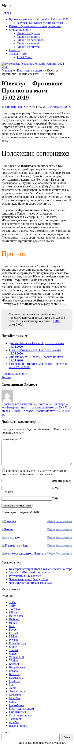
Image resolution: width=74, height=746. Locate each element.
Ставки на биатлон (29, 46)
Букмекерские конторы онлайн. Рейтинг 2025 (38, 19)
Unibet (13, 653)
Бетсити (14, 674)
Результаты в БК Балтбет (25, 575)
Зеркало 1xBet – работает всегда (29, 572)
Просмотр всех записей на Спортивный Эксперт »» (35, 404)
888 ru (13, 612)
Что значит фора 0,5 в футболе (28, 579)
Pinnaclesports (17, 643)
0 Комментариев (60, 106)
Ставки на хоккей (28, 43)
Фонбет (14, 722)
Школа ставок (18, 725)
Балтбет (14, 664)
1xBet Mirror (24, 57)
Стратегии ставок (20, 715)
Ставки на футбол (28, 33)
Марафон (15, 694)
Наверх (6, 12)
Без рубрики (17, 667)
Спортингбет (17, 712)
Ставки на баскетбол (30, 40)
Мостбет (14, 698)
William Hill (16, 657)
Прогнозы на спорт (29, 70)
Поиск (6, 732)
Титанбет (15, 718)
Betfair (13, 622)
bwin (12, 626)
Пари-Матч (16, 705)
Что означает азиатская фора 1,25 (30, 582)
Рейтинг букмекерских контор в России (35, 26)
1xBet (56, 321)
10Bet (12, 602)
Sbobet (13, 646)
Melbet (13, 636)
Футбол (6, 377)
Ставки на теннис (28, 36)
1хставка (14, 609)
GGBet (13, 633)
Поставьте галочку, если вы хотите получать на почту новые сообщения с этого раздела (34, 472)
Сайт (55, 498)
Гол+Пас (14, 681)
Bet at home (16, 615)
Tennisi (13, 650)
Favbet (13, 629)
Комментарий (12, 439)
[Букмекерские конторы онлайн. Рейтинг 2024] (33, 63)
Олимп (13, 701)
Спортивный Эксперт (19, 106)
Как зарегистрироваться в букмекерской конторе (40, 569)
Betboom (14, 619)
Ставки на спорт (20, 29)
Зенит (13, 684)
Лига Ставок (17, 691)
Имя (54, 480)
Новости (14, 50)
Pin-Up (13, 639)
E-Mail (56, 488)
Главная (7, 70)
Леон (12, 688)
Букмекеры (16, 677)
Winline (13, 660)
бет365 (13, 670)
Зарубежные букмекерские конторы (40, 22)
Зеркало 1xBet (18, 53)
